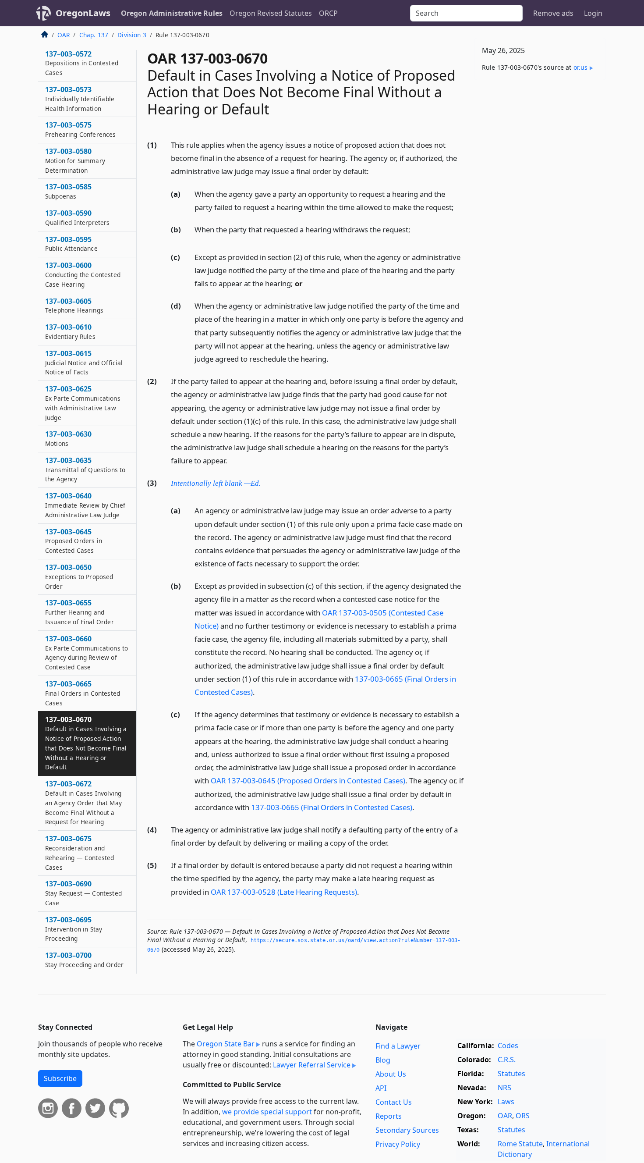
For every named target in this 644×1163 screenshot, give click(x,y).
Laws (506, 1101)
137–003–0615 (84, 363)
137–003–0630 (68, 439)
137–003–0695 (73, 929)
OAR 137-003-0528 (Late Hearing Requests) (284, 892)
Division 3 (131, 35)
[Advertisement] (540, 224)
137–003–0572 (81, 63)
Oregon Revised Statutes (271, 13)
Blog (382, 1060)
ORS (523, 1115)
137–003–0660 (86, 652)
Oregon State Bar (226, 1044)
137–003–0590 (77, 218)
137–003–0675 (79, 852)
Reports (388, 1116)
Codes (508, 1045)
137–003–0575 (80, 130)
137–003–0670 (86, 743)
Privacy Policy (397, 1144)
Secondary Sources (407, 1130)
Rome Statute (520, 1144)
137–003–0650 (79, 577)
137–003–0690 (83, 893)
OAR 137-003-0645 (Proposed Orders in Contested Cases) (308, 780)
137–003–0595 (71, 244)
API (380, 1088)
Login (593, 13)
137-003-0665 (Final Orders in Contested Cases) (331, 807)
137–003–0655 (79, 612)
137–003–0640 (85, 505)
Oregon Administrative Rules (172, 13)
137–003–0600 (82, 275)
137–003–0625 (82, 403)
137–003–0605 (74, 305)
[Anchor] (373, 170)
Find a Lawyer (398, 1046)
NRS (504, 1087)
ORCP (328, 13)
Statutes (511, 1073)
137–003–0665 (82, 693)
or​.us (580, 67)
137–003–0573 (79, 99)
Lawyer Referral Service (311, 1065)
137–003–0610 (70, 332)
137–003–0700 (84, 960)
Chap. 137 (93, 35)
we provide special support (267, 1112)
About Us (390, 1074)
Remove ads (553, 13)
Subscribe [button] (60, 1078)
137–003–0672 (83, 802)
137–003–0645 (73, 541)
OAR (63, 35)
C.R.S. (507, 1059)
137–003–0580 (75, 161)
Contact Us (393, 1102)
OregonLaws (83, 13)
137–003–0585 (68, 191)
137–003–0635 (85, 470)
